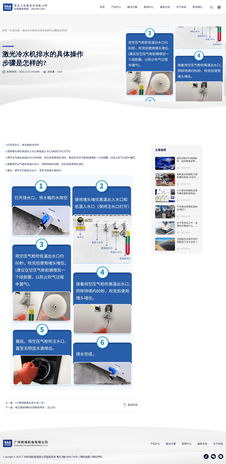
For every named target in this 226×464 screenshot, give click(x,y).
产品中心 (116, 7)
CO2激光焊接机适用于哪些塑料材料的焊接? (187, 193)
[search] (211, 7)
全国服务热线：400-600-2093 (29, 9)
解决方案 (132, 7)
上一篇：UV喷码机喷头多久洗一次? (25, 402)
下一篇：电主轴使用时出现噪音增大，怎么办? (30, 407)
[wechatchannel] (220, 456)
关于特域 (181, 7)
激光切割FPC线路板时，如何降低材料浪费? (187, 161)
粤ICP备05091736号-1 (68, 457)
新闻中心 (149, 7)
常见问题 (15, 30)
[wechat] (213, 456)
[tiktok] (206, 456)
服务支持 (165, 7)
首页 (102, 7)
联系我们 (197, 7)
